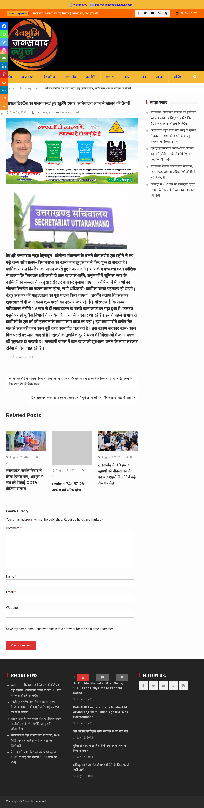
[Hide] (1, 114)
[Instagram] (4, 50)
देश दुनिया (49, 77)
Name (11, 576)
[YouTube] (152, 13)
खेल (143, 77)
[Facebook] (138, 13)
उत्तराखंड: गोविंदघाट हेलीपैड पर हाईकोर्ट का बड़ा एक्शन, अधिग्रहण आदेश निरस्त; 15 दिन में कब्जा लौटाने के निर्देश (173, 117)
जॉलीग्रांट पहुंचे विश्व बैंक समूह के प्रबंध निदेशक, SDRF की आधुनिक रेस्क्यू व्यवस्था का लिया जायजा (173, 135)
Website (12, 608)
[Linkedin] (4, 66)
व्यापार (159, 77)
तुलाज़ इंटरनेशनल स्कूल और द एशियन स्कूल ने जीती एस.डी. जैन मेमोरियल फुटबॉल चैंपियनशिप (172, 153)
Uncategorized (69, 112)
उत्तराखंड (70, 77)
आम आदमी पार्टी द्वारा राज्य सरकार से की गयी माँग (100, 731)
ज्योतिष (178, 77)
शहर (108, 77)
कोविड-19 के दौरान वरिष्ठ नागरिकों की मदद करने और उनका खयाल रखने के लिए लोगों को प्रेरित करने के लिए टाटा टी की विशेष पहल (70, 381)
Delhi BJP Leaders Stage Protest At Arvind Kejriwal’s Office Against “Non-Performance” (101, 712)
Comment (14, 528)
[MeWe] (4, 90)
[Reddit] (4, 82)
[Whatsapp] (4, 34)
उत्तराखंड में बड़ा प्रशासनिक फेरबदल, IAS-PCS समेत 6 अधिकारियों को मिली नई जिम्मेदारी (173, 171)
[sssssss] (72, 183)
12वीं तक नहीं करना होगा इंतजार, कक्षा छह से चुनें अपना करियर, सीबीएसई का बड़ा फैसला (80, 398)
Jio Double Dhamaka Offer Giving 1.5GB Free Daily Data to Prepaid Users (98, 688)
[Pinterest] (166, 13)
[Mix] (4, 98)
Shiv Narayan (43, 112)
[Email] (4, 58)
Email (11, 592)
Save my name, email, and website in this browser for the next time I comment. (60, 629)
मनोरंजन (126, 77)
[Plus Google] (159, 13)
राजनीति (90, 77)
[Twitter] (145, 13)
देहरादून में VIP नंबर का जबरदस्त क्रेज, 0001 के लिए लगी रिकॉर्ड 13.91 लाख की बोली (173, 189)
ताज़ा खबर (28, 77)
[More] (4, 106)
